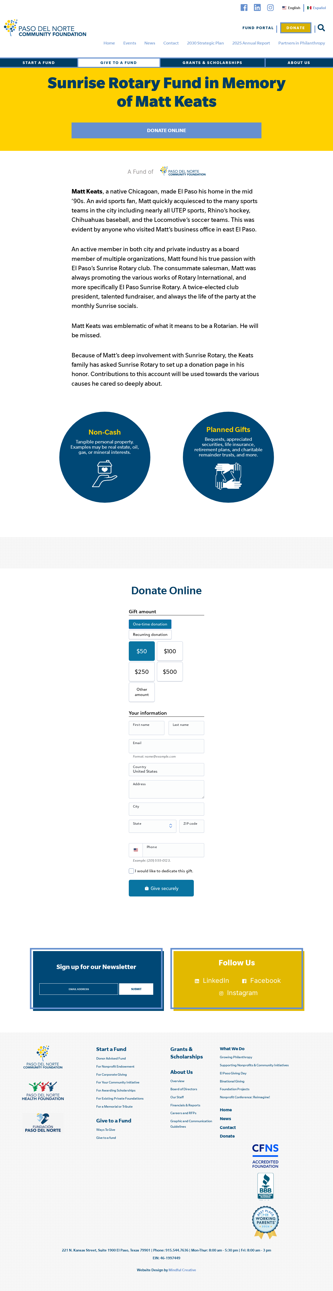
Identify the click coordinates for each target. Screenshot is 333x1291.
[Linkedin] (257, 8)
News (149, 43)
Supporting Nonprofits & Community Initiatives (254, 1065)
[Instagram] (270, 8)
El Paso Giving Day (233, 1073)
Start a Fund (39, 62)
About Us (299, 62)
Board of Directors (183, 1089)
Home (109, 43)
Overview (177, 1081)
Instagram (242, 993)
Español (319, 8)
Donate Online (166, 130)
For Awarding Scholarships (116, 1090)
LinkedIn (216, 980)
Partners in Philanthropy (301, 43)
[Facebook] (244, 8)
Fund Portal (258, 27)
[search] (321, 28)
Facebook (265, 980)
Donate (295, 27)
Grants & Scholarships (212, 62)
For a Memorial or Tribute (114, 1106)
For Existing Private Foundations (120, 1098)
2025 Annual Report (251, 43)
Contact (171, 43)
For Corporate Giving (111, 1074)
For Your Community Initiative (117, 1082)
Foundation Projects (234, 1089)
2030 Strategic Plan (205, 43)
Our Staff (177, 1097)
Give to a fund (106, 1138)
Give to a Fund (118, 62)
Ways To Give (105, 1130)
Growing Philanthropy (236, 1057)
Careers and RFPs (183, 1113)
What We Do (232, 1048)
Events (129, 43)
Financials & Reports (185, 1105)
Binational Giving (232, 1081)
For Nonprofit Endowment (115, 1066)
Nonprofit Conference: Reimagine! (245, 1097)
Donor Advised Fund (111, 1058)
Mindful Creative (182, 1270)
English (294, 8)
